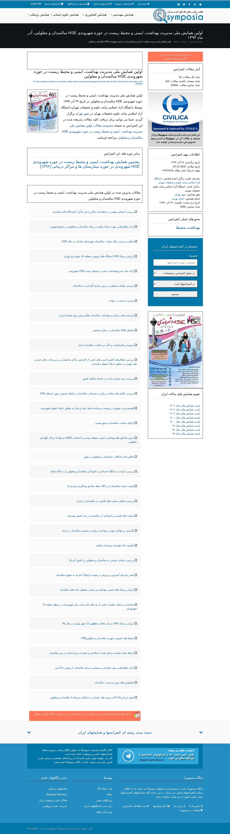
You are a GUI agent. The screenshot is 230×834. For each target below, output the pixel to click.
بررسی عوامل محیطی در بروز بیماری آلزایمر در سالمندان (103, 285)
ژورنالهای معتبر (104, 800)
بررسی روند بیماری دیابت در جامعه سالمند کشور (108, 378)
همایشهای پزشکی (57, 788)
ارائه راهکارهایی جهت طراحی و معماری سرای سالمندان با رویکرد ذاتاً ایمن (94, 667)
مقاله (109, 794)
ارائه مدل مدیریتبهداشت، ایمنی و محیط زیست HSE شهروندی (101, 271)
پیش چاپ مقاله (104, 811)
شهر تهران (180, 194)
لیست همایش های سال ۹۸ (186, 429)
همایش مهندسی (123, 14)
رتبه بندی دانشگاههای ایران (98, 806)
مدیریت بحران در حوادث (121, 300)
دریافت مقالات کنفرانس (174, 58)
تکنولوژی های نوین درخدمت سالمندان (114, 682)
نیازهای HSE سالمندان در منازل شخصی (113, 330)
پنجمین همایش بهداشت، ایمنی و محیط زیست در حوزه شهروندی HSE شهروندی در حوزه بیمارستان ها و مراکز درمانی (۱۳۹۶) (86, 164)
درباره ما (178, 806)
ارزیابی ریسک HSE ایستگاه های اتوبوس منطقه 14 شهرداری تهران (99, 256)
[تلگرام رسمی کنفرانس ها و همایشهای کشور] (200, 4)
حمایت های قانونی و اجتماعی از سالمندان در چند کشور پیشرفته (100, 515)
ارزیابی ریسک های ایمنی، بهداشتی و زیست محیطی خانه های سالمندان (97, 589)
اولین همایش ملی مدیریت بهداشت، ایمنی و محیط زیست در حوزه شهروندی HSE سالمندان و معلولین (130, 41)
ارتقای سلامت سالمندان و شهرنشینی (114, 422)
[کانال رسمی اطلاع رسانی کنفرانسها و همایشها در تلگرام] (158, 755)
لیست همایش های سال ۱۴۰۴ (184, 405)
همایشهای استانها (101, 4)
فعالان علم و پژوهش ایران (53, 800)
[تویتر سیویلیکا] (184, 4)
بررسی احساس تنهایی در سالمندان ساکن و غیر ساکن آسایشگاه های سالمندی (93, 211)
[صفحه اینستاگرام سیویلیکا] (178, 4)
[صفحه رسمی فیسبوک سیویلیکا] (189, 4)
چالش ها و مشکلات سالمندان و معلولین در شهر (109, 456)
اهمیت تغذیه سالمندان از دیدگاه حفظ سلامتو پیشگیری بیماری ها (101, 486)
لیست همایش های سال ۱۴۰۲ (184, 413)
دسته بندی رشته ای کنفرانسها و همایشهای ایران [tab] (115, 732)
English (34, 4)
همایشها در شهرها (123, 4)
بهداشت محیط (180, 41)
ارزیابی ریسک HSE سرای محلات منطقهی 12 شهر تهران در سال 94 (98, 623)
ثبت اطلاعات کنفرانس (134, 806)
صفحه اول (142, 4)
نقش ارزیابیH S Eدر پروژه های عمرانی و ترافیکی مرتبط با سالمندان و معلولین (92, 697)
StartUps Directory (56, 794)
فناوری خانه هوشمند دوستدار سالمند (115, 545)
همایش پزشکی (39, 14)
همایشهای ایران (196, 41)
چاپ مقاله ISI (105, 788)
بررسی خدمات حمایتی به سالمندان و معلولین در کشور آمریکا (101, 560)
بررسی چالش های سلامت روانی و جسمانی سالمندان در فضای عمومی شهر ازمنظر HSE (87, 393)
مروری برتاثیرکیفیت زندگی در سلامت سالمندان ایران (106, 344)
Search (193, 256)
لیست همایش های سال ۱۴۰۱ (184, 417)
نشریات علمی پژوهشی (55, 806)
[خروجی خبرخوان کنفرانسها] (194, 4)
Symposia (32, 828)
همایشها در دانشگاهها (77, 4)
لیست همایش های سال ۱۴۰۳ (184, 409)
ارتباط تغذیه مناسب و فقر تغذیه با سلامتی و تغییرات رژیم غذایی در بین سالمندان (91, 652)
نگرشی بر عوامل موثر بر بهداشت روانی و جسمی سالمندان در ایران (98, 530)
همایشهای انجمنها (52, 4)
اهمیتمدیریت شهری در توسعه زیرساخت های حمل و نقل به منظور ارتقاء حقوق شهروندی (87, 408)
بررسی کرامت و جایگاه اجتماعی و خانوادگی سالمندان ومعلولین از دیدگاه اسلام (92, 471)
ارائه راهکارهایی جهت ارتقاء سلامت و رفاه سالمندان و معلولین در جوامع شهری (92, 226)
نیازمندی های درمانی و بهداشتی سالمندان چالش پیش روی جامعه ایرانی (96, 315)
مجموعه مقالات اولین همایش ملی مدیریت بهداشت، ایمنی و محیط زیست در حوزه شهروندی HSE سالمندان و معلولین (102, 131)
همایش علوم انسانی (65, 14)
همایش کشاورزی (96, 14)
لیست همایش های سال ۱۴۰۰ (184, 421)
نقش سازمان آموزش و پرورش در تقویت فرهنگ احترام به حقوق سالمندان (95, 574)
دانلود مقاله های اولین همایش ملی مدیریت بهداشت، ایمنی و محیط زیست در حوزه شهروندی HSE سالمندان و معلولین (82, 714)
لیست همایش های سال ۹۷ (186, 433)
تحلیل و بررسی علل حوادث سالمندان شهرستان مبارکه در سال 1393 (97, 241)
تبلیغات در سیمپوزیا (190, 810)
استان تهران (178, 198)
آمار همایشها (159, 806)
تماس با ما (194, 806)
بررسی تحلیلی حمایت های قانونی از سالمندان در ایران (105, 501)
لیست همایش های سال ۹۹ (186, 425)
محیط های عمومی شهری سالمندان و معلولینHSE (107, 638)
